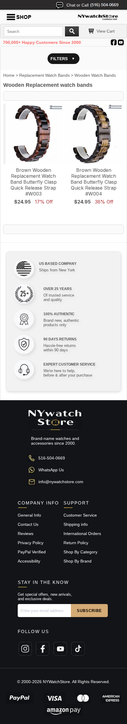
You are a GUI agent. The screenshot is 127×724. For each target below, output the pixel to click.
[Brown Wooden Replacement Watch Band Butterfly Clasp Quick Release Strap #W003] (33, 134)
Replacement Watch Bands (44, 75)
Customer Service (80, 515)
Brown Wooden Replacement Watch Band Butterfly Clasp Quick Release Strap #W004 (94, 182)
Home (8, 75)
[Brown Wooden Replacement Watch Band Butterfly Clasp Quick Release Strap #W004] (94, 134)
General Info (29, 515)
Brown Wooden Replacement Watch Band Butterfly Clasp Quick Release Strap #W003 (33, 182)
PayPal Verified (32, 552)
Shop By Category (80, 552)
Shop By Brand (78, 561)
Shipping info (76, 524)
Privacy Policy (30, 542)
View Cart (106, 31)
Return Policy (76, 542)
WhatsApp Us (51, 469)
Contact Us (28, 524)
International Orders (82, 533)
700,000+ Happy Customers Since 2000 (42, 42)
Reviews (25, 533)
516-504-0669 (51, 458)
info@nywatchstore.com (60, 481)
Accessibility (29, 561)
